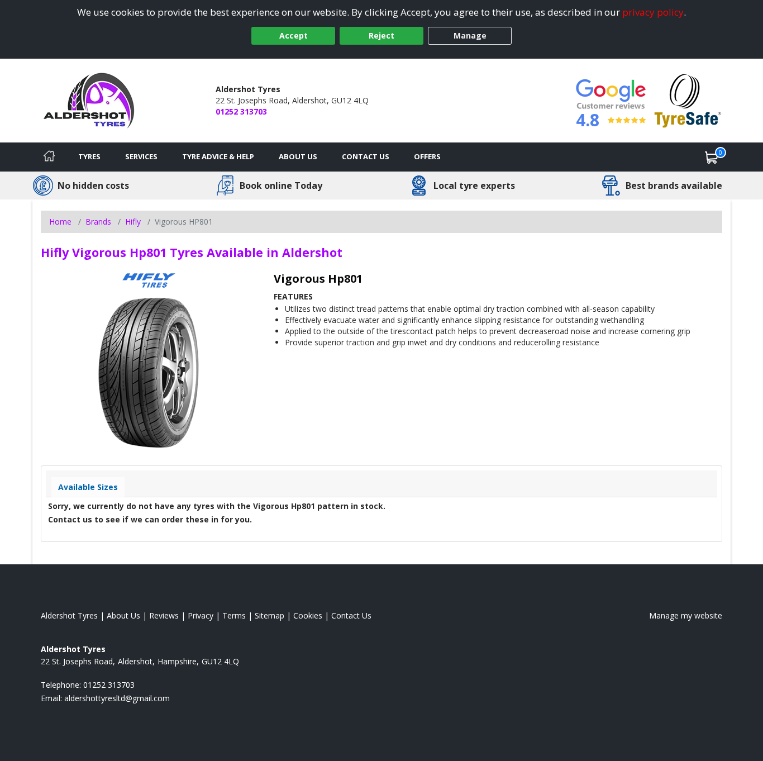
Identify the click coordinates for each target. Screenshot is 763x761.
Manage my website (685, 615)
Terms (234, 615)
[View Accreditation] (688, 99)
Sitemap (269, 615)
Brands (98, 221)
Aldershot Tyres (69, 615)
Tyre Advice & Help (218, 156)
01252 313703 (241, 111)
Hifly (133, 221)
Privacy (200, 615)
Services (141, 156)
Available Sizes (88, 487)
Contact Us (365, 156)
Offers (427, 156)
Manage (470, 35)
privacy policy (653, 12)
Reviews (164, 615)
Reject (381, 35)
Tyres (89, 156)
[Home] (49, 157)
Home (60, 221)
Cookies (307, 615)
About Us (298, 156)
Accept (293, 35)
